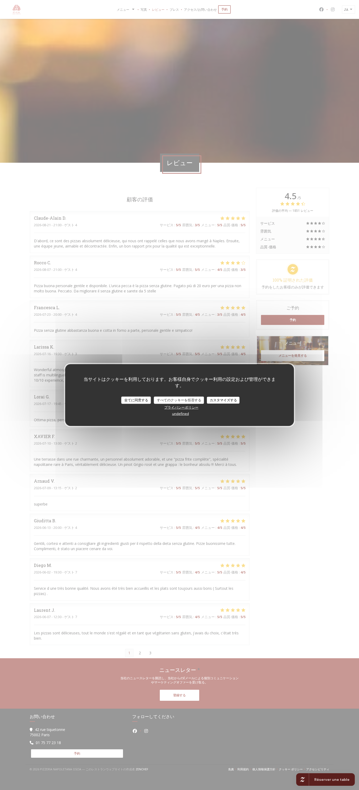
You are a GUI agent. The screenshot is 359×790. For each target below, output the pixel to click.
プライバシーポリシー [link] (181, 407)
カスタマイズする (223, 400)
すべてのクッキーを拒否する (179, 400)
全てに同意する (136, 400)
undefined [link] (180, 413)
